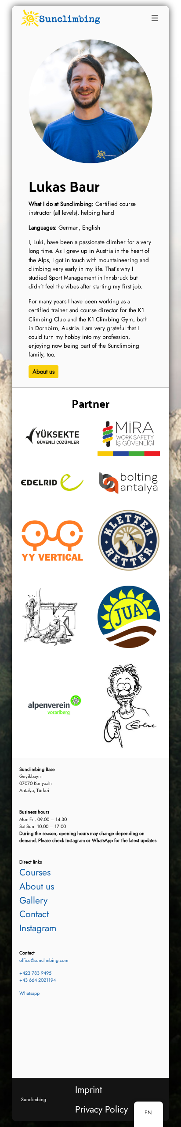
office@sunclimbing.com (43, 960)
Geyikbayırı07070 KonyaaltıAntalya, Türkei (37, 780)
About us (43, 371)
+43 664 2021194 (37, 979)
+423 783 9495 (35, 972)
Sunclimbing (33, 1099)
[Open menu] (154, 18)
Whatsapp (29, 993)
